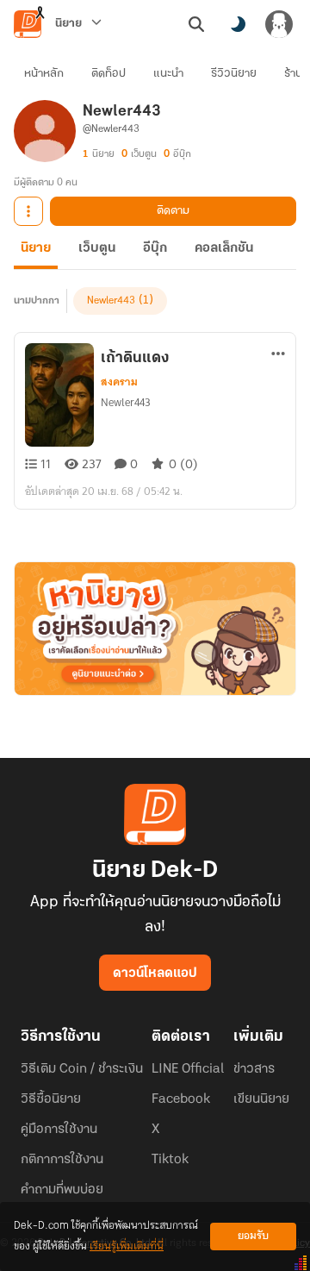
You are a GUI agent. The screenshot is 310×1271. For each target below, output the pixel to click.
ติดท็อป (108, 73)
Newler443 (111, 301)
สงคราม (119, 382)
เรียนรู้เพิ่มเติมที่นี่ (127, 1246)
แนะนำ (168, 73)
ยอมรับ (253, 1236)
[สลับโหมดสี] (237, 24)
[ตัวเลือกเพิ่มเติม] (28, 211)
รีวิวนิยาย (234, 73)
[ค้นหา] (196, 24)
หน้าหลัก (44, 73)
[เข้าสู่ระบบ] (279, 24)
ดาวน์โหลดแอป (155, 973)
